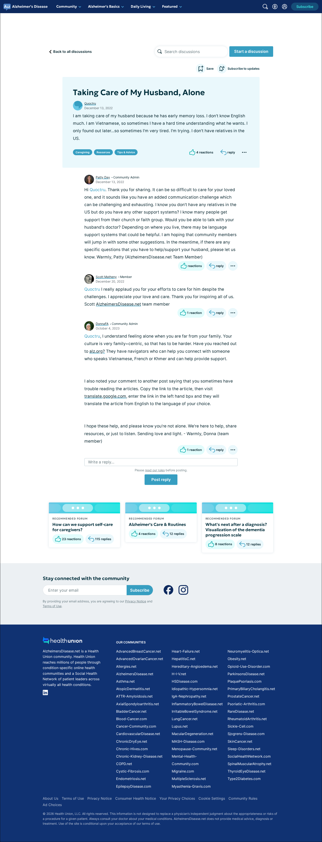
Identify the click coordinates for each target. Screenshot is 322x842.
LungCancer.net (185, 719)
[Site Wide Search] (265, 6)
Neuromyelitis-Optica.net (248, 651)
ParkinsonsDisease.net (246, 674)
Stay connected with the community (86, 578)
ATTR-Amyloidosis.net (134, 696)
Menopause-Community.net (194, 749)
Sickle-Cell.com (240, 726)
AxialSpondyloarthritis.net (137, 704)
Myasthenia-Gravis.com (191, 786)
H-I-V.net (179, 674)
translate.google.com (105, 396)
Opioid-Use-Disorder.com (249, 666)
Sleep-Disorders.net (244, 749)
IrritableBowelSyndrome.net (195, 711)
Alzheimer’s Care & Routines (157, 524)
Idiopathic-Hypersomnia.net (195, 689)
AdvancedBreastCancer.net (138, 651)
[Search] (160, 51)
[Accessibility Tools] (275, 6)
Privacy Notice (135, 601)
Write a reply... (101, 462)
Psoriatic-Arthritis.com (246, 704)
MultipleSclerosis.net (189, 778)
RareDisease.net (241, 711)
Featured (170, 6)
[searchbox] (196, 51)
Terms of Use (52, 606)
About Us (50, 798)
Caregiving (83, 152)
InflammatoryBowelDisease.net (197, 704)
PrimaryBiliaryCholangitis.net (251, 689)
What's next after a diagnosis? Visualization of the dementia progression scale (236, 530)
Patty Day (103, 177)
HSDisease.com (185, 681)
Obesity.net (237, 659)
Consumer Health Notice (135, 798)
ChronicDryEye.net (131, 741)
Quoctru (90, 103)
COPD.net (124, 764)
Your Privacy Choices (177, 798)
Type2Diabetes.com (244, 778)
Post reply (161, 479)
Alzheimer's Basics (104, 6)
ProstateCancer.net (243, 696)
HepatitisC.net (183, 659)
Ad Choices (52, 805)
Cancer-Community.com (136, 726)
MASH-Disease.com (188, 741)
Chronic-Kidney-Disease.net (139, 756)
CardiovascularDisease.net (138, 734)
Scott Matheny (106, 277)
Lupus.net (180, 726)
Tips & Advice (126, 152)
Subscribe (139, 590)
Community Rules (242, 798)
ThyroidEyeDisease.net (246, 771)
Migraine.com (183, 771)
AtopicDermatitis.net (133, 689)
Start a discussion (251, 51)
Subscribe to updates (244, 68)
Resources (103, 152)
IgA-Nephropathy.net (189, 696)
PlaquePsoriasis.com (245, 681)
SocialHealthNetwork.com (249, 756)
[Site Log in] (284, 6)
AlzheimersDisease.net (118, 304)
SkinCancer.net (240, 741)
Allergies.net (126, 666)
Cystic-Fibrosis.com (132, 771)
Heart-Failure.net (186, 651)
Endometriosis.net (131, 778)
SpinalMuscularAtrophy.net (249, 764)
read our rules (155, 470)
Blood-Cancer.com (131, 719)
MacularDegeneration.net (192, 734)
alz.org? (97, 351)
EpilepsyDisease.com (133, 786)
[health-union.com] (62, 642)
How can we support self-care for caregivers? (82, 527)
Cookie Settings (211, 798)
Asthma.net (125, 681)
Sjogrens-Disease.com (246, 734)
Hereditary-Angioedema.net (195, 666)
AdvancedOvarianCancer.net (139, 659)
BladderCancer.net (131, 711)
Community (66, 6)
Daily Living (141, 6)
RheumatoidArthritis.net (247, 719)
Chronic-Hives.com (132, 749)
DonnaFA (102, 324)
